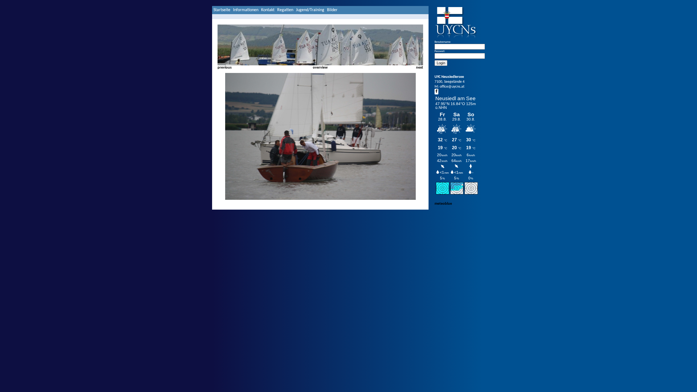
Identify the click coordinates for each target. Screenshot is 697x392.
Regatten (285, 10)
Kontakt (267, 10)
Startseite (221, 10)
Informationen (245, 10)
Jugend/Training (310, 10)
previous (225, 68)
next (419, 68)
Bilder (332, 10)
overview (320, 68)
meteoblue (443, 204)
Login (441, 63)
